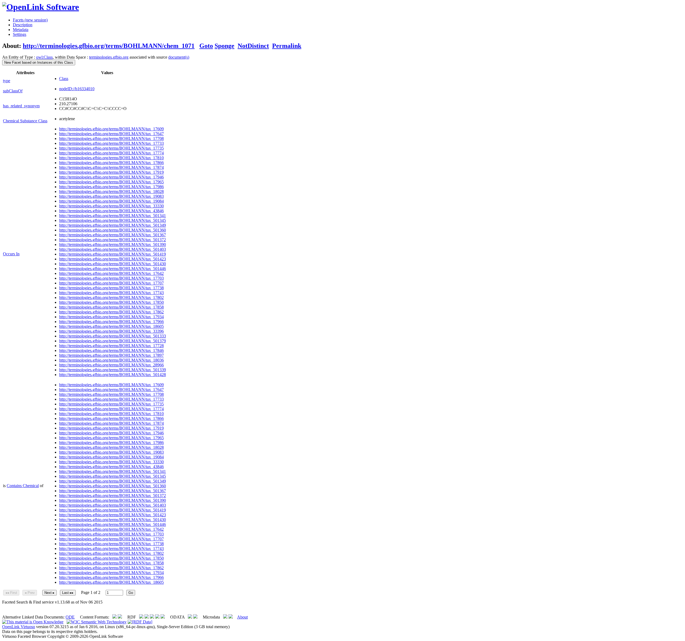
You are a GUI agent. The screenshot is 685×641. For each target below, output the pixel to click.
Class (63, 78)
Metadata (20, 29)
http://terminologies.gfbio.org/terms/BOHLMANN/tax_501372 (112, 239)
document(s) (178, 57)
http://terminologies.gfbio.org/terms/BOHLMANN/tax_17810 (111, 157)
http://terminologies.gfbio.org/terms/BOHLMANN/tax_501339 (112, 369)
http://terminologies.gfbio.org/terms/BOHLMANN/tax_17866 (111, 162)
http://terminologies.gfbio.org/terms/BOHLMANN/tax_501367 (112, 235)
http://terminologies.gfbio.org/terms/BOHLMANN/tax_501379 (112, 341)
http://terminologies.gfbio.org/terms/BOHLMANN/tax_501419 (112, 254)
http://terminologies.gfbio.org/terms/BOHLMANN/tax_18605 (111, 326)
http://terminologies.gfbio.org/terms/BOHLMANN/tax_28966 (111, 365)
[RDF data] (140, 622)
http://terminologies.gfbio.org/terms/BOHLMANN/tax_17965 (111, 182)
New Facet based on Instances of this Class (38, 62)
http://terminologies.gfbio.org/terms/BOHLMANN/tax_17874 (111, 167)
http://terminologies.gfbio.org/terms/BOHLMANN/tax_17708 (111, 138)
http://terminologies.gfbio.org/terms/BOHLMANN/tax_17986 (111, 186)
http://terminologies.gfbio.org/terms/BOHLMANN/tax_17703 (111, 278)
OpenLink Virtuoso (18, 626)
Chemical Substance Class (25, 121)
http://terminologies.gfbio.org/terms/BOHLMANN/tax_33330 (111, 206)
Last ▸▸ (68, 593)
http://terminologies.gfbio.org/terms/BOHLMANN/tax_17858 (111, 307)
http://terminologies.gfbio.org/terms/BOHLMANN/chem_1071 (109, 45)
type (6, 80)
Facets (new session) (30, 20)
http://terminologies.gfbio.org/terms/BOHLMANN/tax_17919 (111, 172)
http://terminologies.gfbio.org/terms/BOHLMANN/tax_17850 (111, 302)
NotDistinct (253, 45)
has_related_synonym (21, 106)
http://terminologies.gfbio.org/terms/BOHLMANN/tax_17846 (111, 350)
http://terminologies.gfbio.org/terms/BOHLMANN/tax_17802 (111, 297)
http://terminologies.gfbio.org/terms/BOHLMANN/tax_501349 (112, 225)
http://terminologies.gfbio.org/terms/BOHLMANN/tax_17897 (111, 355)
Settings (19, 34)
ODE (70, 617)
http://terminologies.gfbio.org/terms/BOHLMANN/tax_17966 (111, 321)
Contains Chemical (23, 485)
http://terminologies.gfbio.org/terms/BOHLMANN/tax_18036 (111, 360)
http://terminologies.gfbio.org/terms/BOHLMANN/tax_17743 (111, 292)
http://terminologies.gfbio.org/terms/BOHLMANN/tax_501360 (112, 230)
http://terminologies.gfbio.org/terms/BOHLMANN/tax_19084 (111, 201)
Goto (206, 45)
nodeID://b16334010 (76, 88)
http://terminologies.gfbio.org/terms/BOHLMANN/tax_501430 (112, 263)
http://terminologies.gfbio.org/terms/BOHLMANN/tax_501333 (112, 336)
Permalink (286, 45)
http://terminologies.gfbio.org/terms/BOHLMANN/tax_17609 (111, 129)
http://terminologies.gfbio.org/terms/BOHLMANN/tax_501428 (112, 374)
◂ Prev (30, 593)
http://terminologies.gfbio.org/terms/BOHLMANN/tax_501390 (112, 244)
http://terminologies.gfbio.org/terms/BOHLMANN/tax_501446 (112, 268)
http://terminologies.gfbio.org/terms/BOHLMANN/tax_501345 (112, 220)
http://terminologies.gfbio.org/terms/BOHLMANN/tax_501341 (112, 215)
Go (130, 593)
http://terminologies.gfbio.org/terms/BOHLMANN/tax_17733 (111, 143)
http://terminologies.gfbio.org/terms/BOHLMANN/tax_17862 (111, 312)
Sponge (224, 45)
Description (22, 24)
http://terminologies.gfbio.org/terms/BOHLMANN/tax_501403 (112, 249)
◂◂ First (11, 593)
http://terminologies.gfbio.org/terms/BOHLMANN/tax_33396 (111, 331)
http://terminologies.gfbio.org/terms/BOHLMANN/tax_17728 (111, 345)
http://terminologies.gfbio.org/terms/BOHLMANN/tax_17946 (111, 177)
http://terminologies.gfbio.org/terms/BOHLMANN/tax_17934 (111, 316)
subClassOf (12, 91)
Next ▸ (49, 593)
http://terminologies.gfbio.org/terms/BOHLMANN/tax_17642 (111, 273)
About (242, 617)
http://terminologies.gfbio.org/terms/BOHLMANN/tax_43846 (111, 210)
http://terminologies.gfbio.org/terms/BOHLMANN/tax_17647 (111, 133)
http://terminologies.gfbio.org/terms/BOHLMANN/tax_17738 (111, 288)
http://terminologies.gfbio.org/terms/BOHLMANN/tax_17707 (111, 283)
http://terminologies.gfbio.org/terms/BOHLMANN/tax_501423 (112, 259)
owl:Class (44, 57)
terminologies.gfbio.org (108, 57)
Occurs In (11, 254)
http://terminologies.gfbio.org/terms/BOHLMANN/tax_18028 (111, 191)
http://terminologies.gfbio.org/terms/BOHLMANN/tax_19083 (111, 196)
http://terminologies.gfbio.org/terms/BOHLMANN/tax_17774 (111, 153)
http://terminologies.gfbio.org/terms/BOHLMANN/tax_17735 (111, 148)
